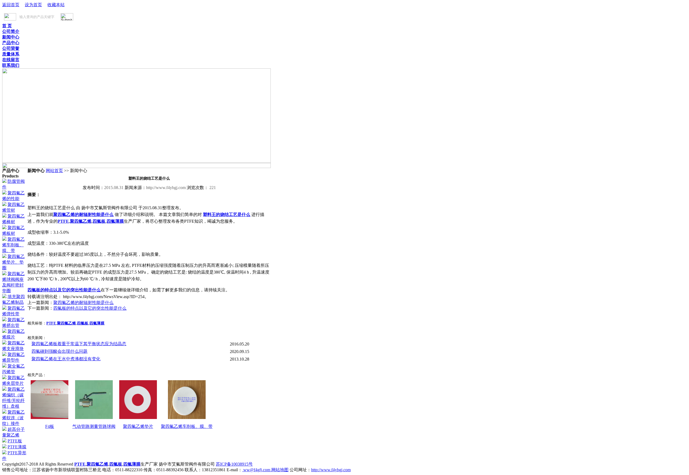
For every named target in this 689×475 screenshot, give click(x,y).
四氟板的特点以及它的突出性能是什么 (64, 290)
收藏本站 (56, 4)
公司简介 (10, 31)
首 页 (7, 25)
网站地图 (280, 469)
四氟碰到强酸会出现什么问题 (59, 351)
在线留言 (10, 59)
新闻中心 (10, 37)
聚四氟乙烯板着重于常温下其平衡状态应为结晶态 (78, 343)
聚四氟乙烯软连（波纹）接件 (13, 418)
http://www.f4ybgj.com (331, 469)
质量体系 (10, 54)
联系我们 (10, 65)
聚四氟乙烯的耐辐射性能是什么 (83, 214)
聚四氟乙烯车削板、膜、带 (13, 245)
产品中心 (10, 42)
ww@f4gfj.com (256, 469)
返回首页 (10, 4)
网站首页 (54, 170)
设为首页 (33, 4)
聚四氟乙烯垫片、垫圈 (13, 262)
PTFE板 (15, 441)
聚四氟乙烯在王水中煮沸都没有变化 (65, 359)
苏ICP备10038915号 (234, 464)
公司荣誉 (10, 48)
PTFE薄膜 (17, 447)
